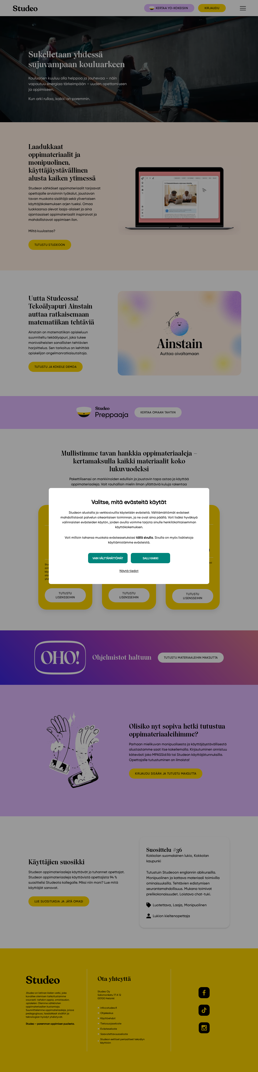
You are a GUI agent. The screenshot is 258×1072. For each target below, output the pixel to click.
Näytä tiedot (129, 571)
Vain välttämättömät (108, 558)
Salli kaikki (150, 558)
